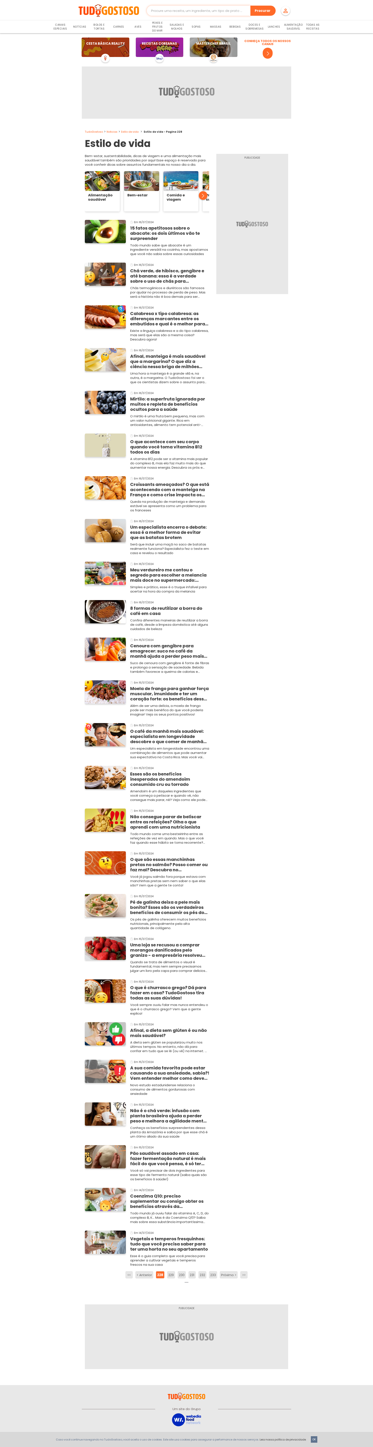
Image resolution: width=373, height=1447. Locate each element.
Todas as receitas (313, 26)
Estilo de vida (130, 132)
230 (182, 1275)
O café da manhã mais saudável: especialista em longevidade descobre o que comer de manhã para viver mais (167, 736)
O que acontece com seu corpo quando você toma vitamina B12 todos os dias (166, 447)
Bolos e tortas (99, 26)
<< (129, 1275)
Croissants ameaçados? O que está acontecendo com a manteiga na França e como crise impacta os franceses (169, 489)
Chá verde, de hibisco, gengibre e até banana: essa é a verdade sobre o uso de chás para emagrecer (167, 276)
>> (244, 1275)
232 (202, 1275)
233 (213, 1275)
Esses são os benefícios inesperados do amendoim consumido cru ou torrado (160, 779)
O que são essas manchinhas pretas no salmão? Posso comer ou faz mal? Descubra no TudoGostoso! (169, 864)
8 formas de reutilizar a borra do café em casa (166, 611)
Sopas (196, 26)
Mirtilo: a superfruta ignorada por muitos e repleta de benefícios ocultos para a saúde (167, 404)
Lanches (274, 26)
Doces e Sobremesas (254, 26)
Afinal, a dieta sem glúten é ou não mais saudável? (168, 1033)
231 (192, 1275)
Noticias (112, 132)
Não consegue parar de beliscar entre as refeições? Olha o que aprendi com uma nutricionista (165, 822)
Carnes (118, 26)
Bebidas (235, 26)
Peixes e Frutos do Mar (157, 26)
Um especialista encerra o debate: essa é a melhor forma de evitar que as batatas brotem (168, 532)
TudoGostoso (94, 132)
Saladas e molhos (177, 26)
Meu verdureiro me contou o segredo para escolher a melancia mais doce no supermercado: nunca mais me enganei (168, 575)
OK (314, 1439)
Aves (137, 26)
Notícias (79, 26)
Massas (215, 26)
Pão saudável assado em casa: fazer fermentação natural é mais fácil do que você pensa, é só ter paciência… (168, 1158)
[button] (201, 195)
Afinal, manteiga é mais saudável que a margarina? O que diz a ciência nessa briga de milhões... (167, 361)
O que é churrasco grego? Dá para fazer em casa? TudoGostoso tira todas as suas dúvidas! (168, 993)
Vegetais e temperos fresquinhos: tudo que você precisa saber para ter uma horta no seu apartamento (169, 1244)
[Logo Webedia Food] (186, 1419)
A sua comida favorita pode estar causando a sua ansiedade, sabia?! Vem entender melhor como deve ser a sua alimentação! (169, 1073)
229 (171, 1275)
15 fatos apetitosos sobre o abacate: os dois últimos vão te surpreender (165, 233)
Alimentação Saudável (293, 26)
